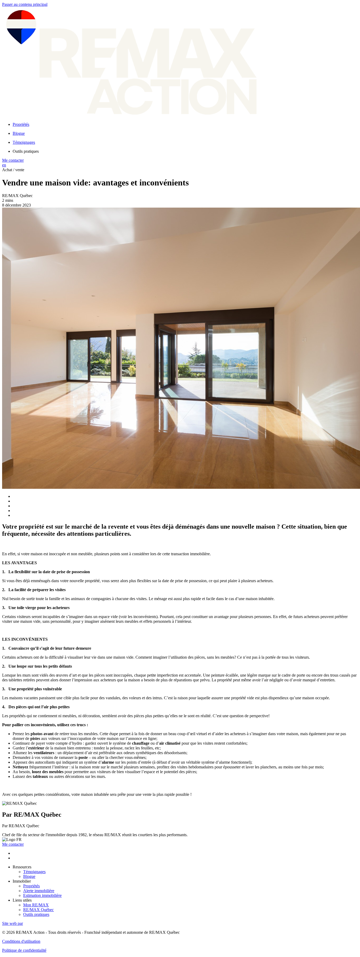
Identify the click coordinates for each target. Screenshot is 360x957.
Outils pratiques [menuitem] (26, 151)
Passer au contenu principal (24, 4)
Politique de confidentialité (24, 950)
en (4, 165)
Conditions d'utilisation (21, 941)
